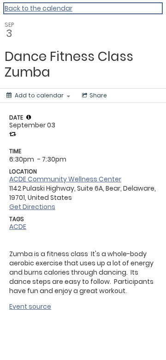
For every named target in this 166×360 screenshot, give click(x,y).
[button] (28, 117)
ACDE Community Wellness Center (65, 179)
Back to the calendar (38, 8)
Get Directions (32, 206)
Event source (30, 306)
